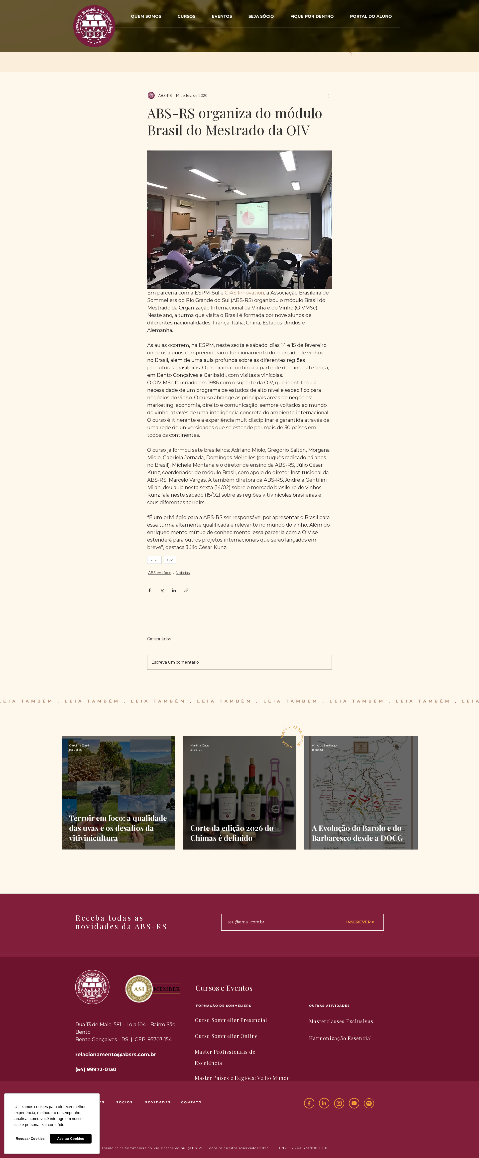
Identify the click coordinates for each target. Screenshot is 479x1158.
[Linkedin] (324, 1103)
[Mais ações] (329, 96)
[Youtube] (354, 1103)
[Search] (356, 26)
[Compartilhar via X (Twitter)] (161, 590)
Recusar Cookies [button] (30, 1139)
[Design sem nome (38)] (369, 1103)
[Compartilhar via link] (186, 590)
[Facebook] (309, 1103)
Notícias (183, 573)
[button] (222, 14)
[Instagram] (339, 1103)
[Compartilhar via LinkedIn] (174, 590)
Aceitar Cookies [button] (70, 1139)
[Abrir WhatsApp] (466, 1145)
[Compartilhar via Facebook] (149, 590)
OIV (170, 560)
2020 (154, 560)
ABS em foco (159, 573)
